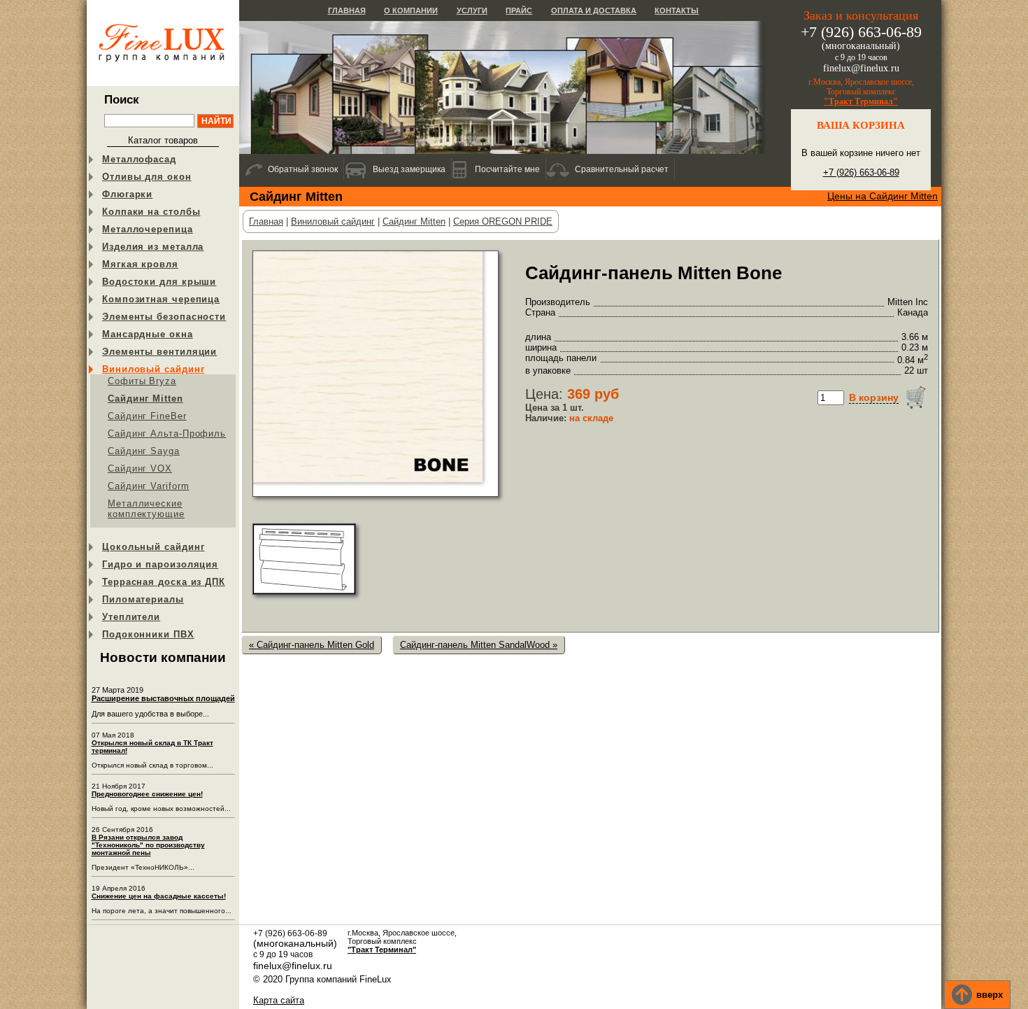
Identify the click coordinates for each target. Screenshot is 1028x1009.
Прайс (519, 10)
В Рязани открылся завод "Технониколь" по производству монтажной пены (148, 844)
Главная (347, 10)
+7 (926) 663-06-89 (861, 172)
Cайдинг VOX (140, 468)
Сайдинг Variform (149, 486)
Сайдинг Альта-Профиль (167, 433)
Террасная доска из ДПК (163, 582)
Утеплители (131, 617)
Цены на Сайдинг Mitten (882, 196)
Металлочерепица (147, 229)
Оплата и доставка (593, 10)
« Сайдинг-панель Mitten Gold (311, 645)
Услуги (472, 10)
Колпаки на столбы (151, 211)
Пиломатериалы (143, 599)
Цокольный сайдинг (153, 547)
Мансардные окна (147, 334)
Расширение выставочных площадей (163, 698)
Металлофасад (139, 159)
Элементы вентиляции (159, 351)
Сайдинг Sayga (144, 451)
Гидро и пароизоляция (160, 564)
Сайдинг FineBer (147, 416)
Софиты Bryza (142, 381)
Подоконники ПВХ (148, 634)
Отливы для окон (147, 176)
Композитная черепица (161, 299)
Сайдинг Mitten (145, 398)
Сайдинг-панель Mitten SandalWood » (478, 645)
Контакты (677, 10)
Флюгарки (127, 194)
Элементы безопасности (164, 316)
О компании (411, 10)
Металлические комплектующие (146, 508)
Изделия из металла (153, 246)
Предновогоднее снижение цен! (147, 794)
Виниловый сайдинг (153, 369)
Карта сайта (278, 1000)
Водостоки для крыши (159, 281)
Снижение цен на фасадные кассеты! (159, 896)
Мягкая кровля (140, 264)
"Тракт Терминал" (861, 101)
